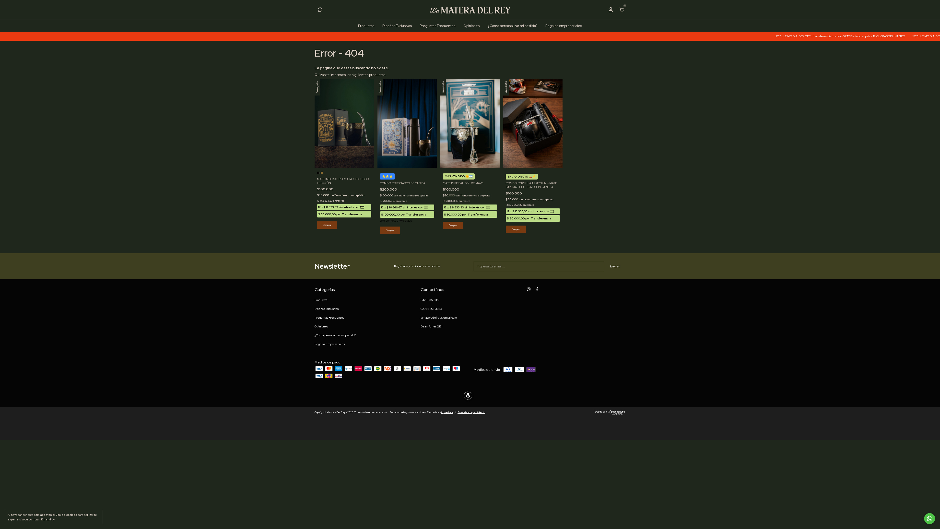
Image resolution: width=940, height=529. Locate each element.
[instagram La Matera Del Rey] (529, 289)
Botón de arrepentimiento (471, 412)
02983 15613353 (431, 309)
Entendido (48, 519)
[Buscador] (320, 10)
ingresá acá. (447, 412)
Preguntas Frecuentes (437, 26)
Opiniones (471, 26)
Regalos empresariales (563, 26)
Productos (366, 26)
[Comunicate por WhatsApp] (929, 518)
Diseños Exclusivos (397, 26)
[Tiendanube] (610, 413)
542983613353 (430, 300)
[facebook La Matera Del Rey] (537, 289)
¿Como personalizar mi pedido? (512, 26)
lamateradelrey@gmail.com (439, 318)
